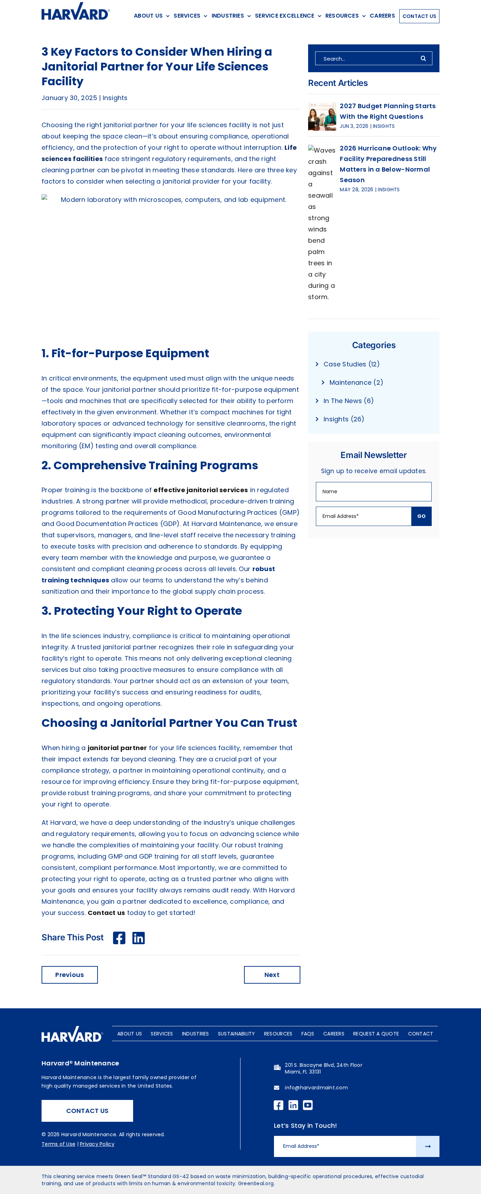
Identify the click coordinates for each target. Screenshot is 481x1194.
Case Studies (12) (352, 364)
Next (272, 974)
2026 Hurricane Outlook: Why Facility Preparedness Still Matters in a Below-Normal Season (388, 164)
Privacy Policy (97, 1143)
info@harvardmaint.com (316, 1087)
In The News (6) (349, 400)
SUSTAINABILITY (236, 1033)
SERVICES (162, 1033)
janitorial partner (117, 747)
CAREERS (333, 1033)
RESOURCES (278, 1033)
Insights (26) (344, 419)
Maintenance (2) (356, 382)
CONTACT (420, 1033)
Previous (69, 974)
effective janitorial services (201, 489)
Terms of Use (58, 1143)
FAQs (307, 1033)
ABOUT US (129, 1033)
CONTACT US (87, 1110)
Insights (115, 97)
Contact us (106, 912)
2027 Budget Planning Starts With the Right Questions (388, 111)
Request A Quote (376, 1033)
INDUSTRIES (195, 1033)
